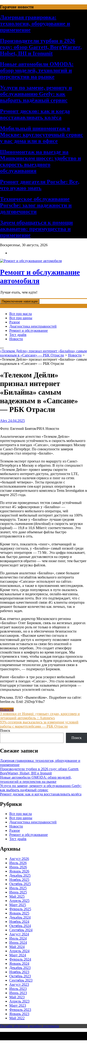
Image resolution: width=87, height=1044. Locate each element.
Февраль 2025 (20, 909)
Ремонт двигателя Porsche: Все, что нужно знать (39, 185)
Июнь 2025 (18, 892)
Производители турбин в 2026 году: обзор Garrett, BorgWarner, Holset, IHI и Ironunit (41, 47)
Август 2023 (19, 984)
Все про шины (20, 318)
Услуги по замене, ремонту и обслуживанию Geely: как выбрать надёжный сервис (36, 94)
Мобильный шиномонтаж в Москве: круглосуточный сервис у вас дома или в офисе (41, 134)
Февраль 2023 (20, 1010)
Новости (16, 339)
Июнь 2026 (18, 867)
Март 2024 (17, 955)
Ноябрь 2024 (19, 922)
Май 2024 (17, 947)
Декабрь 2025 (20, 875)
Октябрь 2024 (20, 926)
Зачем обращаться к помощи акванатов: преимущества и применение (36, 228)
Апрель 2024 (19, 951)
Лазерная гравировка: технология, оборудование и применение (35, 23)
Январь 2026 (19, 871)
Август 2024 (19, 934)
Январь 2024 (19, 963)
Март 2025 (17, 905)
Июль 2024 (18, 938)
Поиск (5, 731)
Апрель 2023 (19, 1001)
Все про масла (20, 314)
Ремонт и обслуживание (28, 330)
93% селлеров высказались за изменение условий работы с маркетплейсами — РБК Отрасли (39, 724)
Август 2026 (19, 859)
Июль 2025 (18, 888)
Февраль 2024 (20, 959)
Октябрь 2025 (20, 884)
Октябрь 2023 (20, 976)
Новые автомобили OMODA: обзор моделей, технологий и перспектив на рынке (37, 70)
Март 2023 (17, 1005)
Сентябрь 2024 (20, 930)
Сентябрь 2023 (20, 980)
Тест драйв (17, 335)
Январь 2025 (19, 913)
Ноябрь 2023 (19, 972)
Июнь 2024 (18, 943)
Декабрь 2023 (20, 968)
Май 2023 (17, 997)
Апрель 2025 (19, 901)
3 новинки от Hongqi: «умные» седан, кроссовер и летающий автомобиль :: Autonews (40, 716)
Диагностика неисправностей (33, 326)
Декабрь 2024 (20, 917)
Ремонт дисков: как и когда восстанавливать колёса (35, 114)
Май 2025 (17, 896)
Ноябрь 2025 (19, 880)
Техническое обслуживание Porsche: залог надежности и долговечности (36, 205)
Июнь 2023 (18, 993)
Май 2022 (17, 1018)
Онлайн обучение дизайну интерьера (29, 1026)
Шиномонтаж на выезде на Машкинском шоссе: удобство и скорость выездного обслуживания (40, 161)
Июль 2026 (18, 863)
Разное (14, 322)
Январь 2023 (19, 1014)
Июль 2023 (18, 989)
